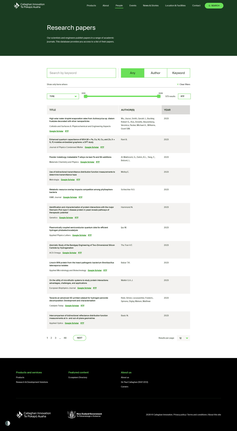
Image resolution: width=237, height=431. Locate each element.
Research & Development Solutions (32, 382)
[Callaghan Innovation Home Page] (29, 5)
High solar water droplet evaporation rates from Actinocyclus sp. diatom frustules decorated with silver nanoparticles (82, 120)
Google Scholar (56, 131)
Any (132, 73)
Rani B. (124, 139)
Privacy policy (179, 414)
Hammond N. (127, 207)
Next (79, 338)
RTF (182, 96)
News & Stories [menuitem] (150, 5)
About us (125, 377)
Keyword (178, 73)
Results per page (166, 338)
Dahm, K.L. (142, 157)
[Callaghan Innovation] (41, 414)
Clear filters (185, 84)
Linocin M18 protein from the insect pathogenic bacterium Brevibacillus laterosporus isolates (81, 264)
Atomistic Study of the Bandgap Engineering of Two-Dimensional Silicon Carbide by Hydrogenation (82, 246)
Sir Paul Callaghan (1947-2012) (134, 382)
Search (215, 5)
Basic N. (124, 315)
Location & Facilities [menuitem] (175, 5)
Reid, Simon (126, 298)
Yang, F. (151, 157)
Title (52, 109)
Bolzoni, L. (125, 160)
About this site (214, 414)
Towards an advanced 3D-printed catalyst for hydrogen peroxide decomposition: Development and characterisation (78, 299)
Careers (124, 386)
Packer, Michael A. (138, 125)
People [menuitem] (119, 5)
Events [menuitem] (132, 5)
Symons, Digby (127, 301)
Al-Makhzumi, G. (128, 157)
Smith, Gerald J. (139, 118)
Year (167, 109)
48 (65, 337)
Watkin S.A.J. (127, 280)
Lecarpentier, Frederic (143, 298)
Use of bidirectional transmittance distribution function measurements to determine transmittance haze (82, 173)
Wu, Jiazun (126, 118)
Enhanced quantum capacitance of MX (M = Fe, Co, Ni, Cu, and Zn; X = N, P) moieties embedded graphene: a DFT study (82, 141)
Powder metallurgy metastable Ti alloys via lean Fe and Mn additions (80, 157)
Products (20, 377)
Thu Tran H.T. (126, 245)
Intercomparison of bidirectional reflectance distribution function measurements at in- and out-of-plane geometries (78, 317)
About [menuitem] (106, 5)
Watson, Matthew (142, 301)
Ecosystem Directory (78, 377)
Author (155, 73)
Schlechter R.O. (128, 189)
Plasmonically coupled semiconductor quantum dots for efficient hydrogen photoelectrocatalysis (78, 229)
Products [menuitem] (91, 5)
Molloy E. (125, 172)
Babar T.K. (125, 262)
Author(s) (127, 109)
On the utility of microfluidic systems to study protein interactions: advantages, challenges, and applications (78, 281)
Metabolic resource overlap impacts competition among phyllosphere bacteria (81, 191)
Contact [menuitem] (196, 5)
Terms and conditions (197, 414)
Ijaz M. (124, 227)
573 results (170, 96)
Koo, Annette (136, 122)
